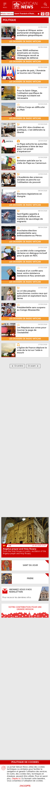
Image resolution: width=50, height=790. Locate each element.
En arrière (19, 366)
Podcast (42, 13)
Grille (47, 13)
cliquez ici (16, 779)
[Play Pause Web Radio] (39, 14)
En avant (32, 366)
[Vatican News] (25, 5)
